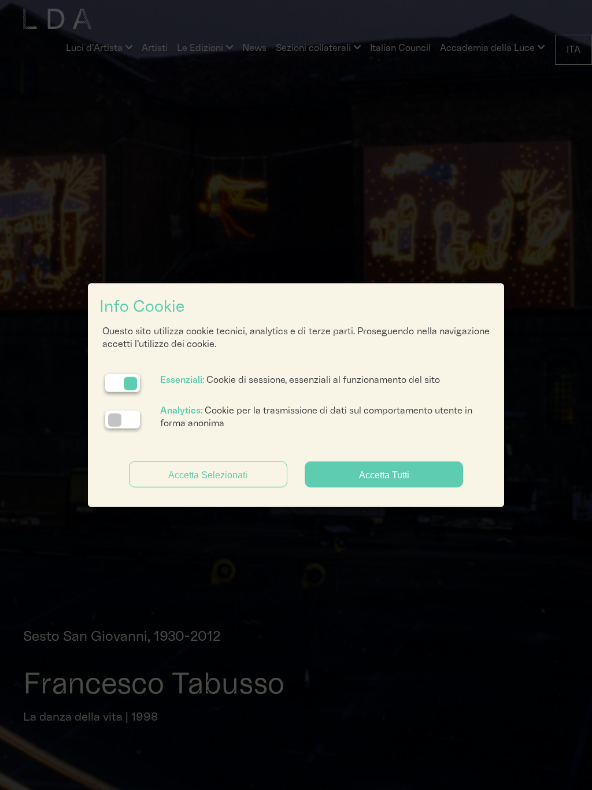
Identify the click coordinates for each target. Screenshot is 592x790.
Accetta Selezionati (207, 474)
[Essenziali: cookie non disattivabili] (122, 383)
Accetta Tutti (384, 474)
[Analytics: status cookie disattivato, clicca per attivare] (122, 420)
